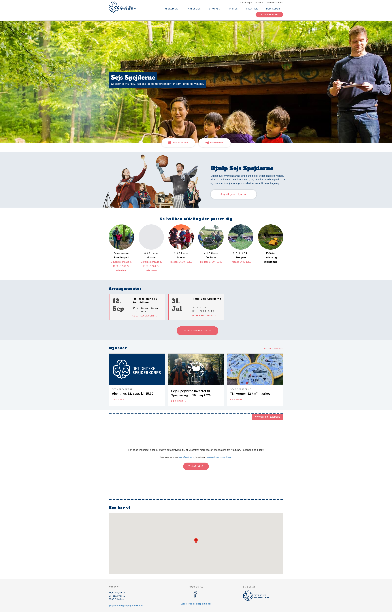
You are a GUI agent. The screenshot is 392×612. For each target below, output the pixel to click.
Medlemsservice (275, 2)
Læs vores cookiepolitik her (196, 604)
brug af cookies (185, 457)
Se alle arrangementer (197, 331)
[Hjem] (122, 7)
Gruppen (214, 9)
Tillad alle (196, 466)
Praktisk (252, 9)
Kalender (194, 9)
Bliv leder (273, 9)
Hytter (233, 9)
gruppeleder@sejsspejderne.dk (126, 605)
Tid (134, 312)
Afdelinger (172, 9)
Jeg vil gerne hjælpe (233, 194)
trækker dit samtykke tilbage (218, 457)
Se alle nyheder (273, 349)
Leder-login (246, 2)
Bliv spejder (269, 14)
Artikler (259, 2)
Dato (135, 308)
